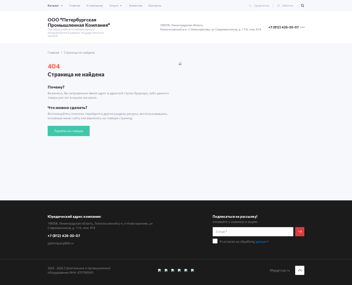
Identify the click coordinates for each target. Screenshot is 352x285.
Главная (74, 5)
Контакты (154, 5)
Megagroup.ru (280, 270)
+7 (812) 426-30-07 (283, 27)
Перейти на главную (68, 131)
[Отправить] (299, 231)
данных (261, 242)
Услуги (113, 5)
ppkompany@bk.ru (61, 243)
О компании (94, 5)
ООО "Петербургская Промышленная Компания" (79, 22)
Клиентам (135, 5)
